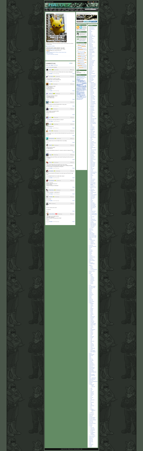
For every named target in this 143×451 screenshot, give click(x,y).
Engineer (81, 81)
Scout (78, 93)
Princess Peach (80, 89)
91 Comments (56, 54)
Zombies (90, 446)
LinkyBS (50, 145)
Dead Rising (92, 110)
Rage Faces (91, 355)
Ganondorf (81, 82)
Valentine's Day (92, 243)
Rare (91, 335)
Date (49, 65)
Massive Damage (92, 260)
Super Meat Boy (92, 205)
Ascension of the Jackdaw (81, 55)
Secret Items (91, 362)
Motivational (91, 262)
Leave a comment (50, 54)
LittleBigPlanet (92, 152)
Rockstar (91, 337)
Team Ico (91, 343)
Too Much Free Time (92, 423)
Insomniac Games (93, 323)
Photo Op (53, 52)
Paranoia (90, 292)
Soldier (79, 94)
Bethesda (91, 308)
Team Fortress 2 (92, 207)
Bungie (91, 311)
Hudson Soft (92, 321)
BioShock (91, 89)
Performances (91, 294)
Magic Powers (91, 259)
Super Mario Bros (93, 204)
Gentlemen (91, 228)
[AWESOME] (50, 50)
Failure (90, 74)
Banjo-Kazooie (92, 86)
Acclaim (91, 304)
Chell (77, 78)
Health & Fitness (91, 233)
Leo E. (50, 117)
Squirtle (83, 96)
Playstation (92, 402)
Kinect (92, 385)
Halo (91, 140)
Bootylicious (91, 44)
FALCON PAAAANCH (92, 75)
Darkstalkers (92, 109)
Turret (77, 97)
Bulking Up (91, 45)
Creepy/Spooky (91, 61)
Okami (91, 167)
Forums (59, 9)
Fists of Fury (91, 78)
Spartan (78, 96)
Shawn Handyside (52, 49)
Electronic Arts (92, 316)
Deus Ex (91, 111)
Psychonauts (92, 180)
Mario (80, 87)
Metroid (91, 160)
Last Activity (56, 65)
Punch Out (92, 181)
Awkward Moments (92, 36)
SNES (91, 404)
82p (54, 76)
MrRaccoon (51, 93)
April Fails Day (92, 240)
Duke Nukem (92, 119)
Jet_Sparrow (51, 76)
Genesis (91, 395)
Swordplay (91, 382)
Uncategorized (92, 219)
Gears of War (92, 132)
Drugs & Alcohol (91, 71)
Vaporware (91, 438)
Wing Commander (93, 223)
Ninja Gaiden (92, 166)
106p (54, 93)
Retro (90, 356)
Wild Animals (91, 444)
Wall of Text (91, 440)
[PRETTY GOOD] (49, 50)
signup (50, 67)
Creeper (78, 79)
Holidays (55, 10)
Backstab (90, 37)
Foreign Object (91, 79)
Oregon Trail (92, 168)
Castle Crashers (92, 96)
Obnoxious (91, 288)
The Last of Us (92, 212)
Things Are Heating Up (92, 419)
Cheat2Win (51, 196)
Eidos (91, 315)
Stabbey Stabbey (92, 374)
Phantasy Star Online (93, 172)
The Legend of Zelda (93, 213)
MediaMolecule (92, 329)
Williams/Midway (93, 351)
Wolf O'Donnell (80, 99)
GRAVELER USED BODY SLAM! (55, 48)
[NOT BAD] (48, 50)
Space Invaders (92, 197)
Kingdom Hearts (92, 147)
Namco (91, 331)
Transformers (92, 434)
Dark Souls (92, 108)
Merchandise (92, 280)
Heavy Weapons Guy (82, 84)
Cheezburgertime (92, 52)
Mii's (90, 261)
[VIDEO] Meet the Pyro (81, 62)
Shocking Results (92, 367)
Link (85, 85)
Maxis (91, 328)
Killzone (91, 146)
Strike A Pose (91, 380)
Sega (91, 338)
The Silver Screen (92, 418)
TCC (50, 108)
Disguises (90, 67)
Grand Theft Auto (93, 134)
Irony (90, 248)
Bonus (91, 275)
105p (52, 102)
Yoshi (81, 99)
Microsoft (91, 330)
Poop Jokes (91, 299)
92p (55, 138)
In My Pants (91, 245)
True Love (90, 424)
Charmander (84, 77)
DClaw (50, 130)
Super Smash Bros (93, 206)
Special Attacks (50, 53)
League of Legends (93, 149)
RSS (79, 30)
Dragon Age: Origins (93, 118)
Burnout (91, 94)
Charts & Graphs (91, 51)
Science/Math (91, 360)
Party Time (91, 293)
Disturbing (90, 68)
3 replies (51, 81)
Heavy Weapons (91, 234)
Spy (81, 96)
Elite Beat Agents (93, 122)
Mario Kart (92, 154)
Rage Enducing (91, 354)
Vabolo (50, 124)
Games (51, 10)
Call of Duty (92, 95)
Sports (90, 373)
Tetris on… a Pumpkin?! (81, 44)
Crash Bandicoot (93, 103)
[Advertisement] (59, 233)
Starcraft (91, 200)
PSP (91, 403)
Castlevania (92, 97)
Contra (91, 100)
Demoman (80, 80)
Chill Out (90, 53)
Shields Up (91, 366)
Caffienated (91, 46)
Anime (90, 32)
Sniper (83, 93)
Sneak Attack (91, 369)
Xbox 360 (91, 409)
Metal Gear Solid (93, 159)
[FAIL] (46, 50)
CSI (91, 426)
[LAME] (47, 50)
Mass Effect (92, 155)
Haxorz (90, 231)
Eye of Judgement (93, 123)
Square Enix (92, 341)
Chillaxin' (90, 54)
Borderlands (92, 93)
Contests (91, 276)
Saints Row (92, 189)
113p (52, 69)
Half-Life (91, 139)
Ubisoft (91, 349)
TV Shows (76, 10)
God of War (92, 133)
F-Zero (91, 124)
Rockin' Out (91, 359)
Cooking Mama (92, 101)
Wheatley (80, 98)
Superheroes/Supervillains (93, 381)
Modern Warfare (92, 162)
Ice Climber (92, 141)
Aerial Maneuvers (92, 29)
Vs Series (91, 221)
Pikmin (91, 174)
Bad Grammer (91, 38)
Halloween (92, 242)
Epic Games (92, 317)
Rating (52, 65)
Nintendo (50, 52)
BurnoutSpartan (51, 180)
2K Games (92, 303)
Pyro (78, 92)
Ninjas (90, 285)
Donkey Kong (92, 116)
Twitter (83, 30)
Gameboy (91, 392)
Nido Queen (79, 46)
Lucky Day (91, 258)
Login (47, 67)
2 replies (51, 90)
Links (77, 9)
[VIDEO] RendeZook (81, 60)
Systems (72, 10)
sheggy (50, 154)
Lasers (90, 254)
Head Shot (91, 232)
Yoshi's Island (92, 226)
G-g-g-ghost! (91, 80)
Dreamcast (92, 391)
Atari (91, 390)
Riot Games (92, 336)
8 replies (51, 73)
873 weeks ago (56, 69)
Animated (90, 31)
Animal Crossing (92, 83)
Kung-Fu (90, 253)
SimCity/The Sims (93, 192)
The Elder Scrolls (93, 211)
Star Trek (91, 431)
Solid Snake (83, 94)
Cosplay (90, 58)
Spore (91, 199)
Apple (91, 388)
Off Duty (90, 289)
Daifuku (50, 69)
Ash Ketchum (79, 76)
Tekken (91, 208)
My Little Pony (92, 430)
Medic (85, 87)
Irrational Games (92, 324)
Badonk (50, 102)
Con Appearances (71, 9)
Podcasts (91, 281)
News (63, 10)
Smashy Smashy (61, 52)
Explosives (91, 72)
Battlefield (91, 87)
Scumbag (90, 361)
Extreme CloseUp (92, 73)
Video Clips (81, 10)
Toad (85, 96)
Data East (91, 314)
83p (55, 180)
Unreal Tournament (93, 220)
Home (47, 9)
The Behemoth (92, 348)
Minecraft (91, 161)
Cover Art (90, 59)
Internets (90, 247)
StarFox (91, 201)
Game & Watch (92, 131)
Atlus (91, 307)
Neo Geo (91, 397)
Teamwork (90, 416)
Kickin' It (90, 252)
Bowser (83, 76)
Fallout (91, 125)
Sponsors (91, 283)
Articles (91, 274)
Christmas (92, 241)
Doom (91, 117)
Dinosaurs (90, 66)
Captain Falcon (80, 77)
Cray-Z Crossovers (92, 60)
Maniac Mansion (92, 153)
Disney (91, 267)
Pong (91, 176)
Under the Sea (91, 437)
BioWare (91, 309)
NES (91, 398)
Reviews (91, 282)
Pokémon (57, 52)
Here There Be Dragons (93, 235)
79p (52, 162)
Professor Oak (81, 90)
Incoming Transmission (92, 246)
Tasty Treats (91, 415)
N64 (91, 396)
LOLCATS (90, 255)
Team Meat (92, 344)
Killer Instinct (92, 145)
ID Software (92, 322)
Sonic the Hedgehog (93, 194)
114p (52, 117)
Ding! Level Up (91, 65)
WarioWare (92, 222)
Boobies (90, 43)
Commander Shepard (81, 78)
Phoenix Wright (92, 173)
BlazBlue (91, 90)
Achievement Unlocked (92, 26)
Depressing (91, 64)
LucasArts (91, 327)
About (81, 9)
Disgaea (91, 115)
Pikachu (83, 88)
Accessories (92, 384)
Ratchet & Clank (92, 182)
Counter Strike (92, 102)
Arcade (91, 389)
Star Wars (91, 268)
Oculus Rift (93, 386)
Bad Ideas (90, 39)
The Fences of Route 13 (81, 57)
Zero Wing (92, 227)
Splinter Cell (92, 198)
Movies (59, 10)
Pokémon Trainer (81, 89)
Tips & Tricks (91, 422)
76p (52, 145)
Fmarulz (50, 162)
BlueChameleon (51, 138)
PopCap (91, 334)
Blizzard (91, 310)
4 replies (51, 200)
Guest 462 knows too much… (82, 64)
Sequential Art (91, 363)
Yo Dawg (90, 445)
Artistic (47, 10)
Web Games (92, 405)
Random (50, 9)
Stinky (90, 376)
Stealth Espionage (92, 375)
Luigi (78, 87)
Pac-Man (91, 169)
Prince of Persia (92, 179)
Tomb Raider (92, 216)
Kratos (83, 85)
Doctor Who (92, 427)
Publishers (67, 10)
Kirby (80, 85)
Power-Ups (91, 300)
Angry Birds (92, 82)
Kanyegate (91, 251)
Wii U (91, 408)
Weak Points (91, 441)
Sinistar (91, 193)
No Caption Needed (92, 286)
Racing (90, 353)
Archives (64, 9)
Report (74, 73)
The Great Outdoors (92, 417)
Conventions (92, 277)
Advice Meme (92, 263)
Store (55, 9)
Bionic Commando (93, 88)
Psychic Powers (91, 301)
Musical (90, 272)
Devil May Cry (92, 112)
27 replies (51, 121)
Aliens (90, 30)
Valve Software (92, 350)
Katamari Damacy (93, 142)
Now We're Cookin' (92, 287)
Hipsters (90, 238)
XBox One (92, 412)
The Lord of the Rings (93, 269)
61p (52, 154)
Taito (91, 342)
